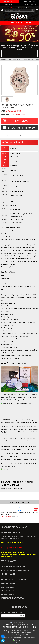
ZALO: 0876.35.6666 (23, 7)
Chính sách (8, 573)
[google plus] (19, 607)
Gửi (21, 616)
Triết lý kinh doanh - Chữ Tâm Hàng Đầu (13, 567)
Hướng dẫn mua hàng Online (9, 587)
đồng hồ (33, 429)
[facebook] (12, 607)
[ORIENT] (19, 53)
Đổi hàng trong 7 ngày (30, 4)
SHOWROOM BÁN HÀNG (14, 527)
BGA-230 (26, 242)
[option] (19, 80)
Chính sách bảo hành (7, 595)
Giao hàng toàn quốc (30, 1)
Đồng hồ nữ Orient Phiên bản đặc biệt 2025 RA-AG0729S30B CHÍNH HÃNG (19, 513)
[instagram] (22, 607)
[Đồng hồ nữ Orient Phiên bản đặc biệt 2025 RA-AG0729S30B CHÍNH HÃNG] (19, 509)
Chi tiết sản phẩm (7, 136)
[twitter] (16, 607)
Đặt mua (21, 120)
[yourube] (26, 607)
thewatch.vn (8, 488)
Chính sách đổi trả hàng (8, 591)
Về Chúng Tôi (9, 561)
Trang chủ (7, 59)
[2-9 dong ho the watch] (19, 33)
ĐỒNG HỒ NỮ (17, 59)
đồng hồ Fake (6, 441)
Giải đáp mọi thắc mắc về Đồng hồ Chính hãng (15, 570)
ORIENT (19, 50)
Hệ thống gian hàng (10, 1)
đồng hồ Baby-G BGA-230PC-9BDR (14, 394)
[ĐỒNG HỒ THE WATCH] (2, 10)
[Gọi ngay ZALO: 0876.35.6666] (3, 641)
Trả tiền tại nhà (10, 4)
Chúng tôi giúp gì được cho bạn (25, 136)
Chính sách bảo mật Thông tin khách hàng (13, 579)
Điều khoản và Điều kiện (8, 583)
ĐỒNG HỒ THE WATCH (17, 543)
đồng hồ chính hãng (18, 438)
